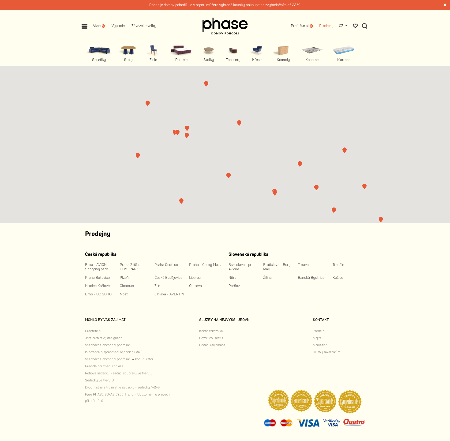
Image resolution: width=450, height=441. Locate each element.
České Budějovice (168, 277)
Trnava (303, 265)
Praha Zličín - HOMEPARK (130, 267)
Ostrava (195, 286)
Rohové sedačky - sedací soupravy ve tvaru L (118, 373)
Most (124, 294)
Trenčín (338, 265)
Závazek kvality (143, 26)
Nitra (232, 277)
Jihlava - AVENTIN (169, 294)
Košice (338, 277)
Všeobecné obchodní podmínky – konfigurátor (119, 359)
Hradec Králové (97, 286)
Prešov (234, 286)
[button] (174, 132)
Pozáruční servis (211, 338)
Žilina (267, 277)
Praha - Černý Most (205, 265)
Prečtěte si (93, 331)
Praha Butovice (97, 277)
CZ (341, 26)
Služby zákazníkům (326, 352)
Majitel (317, 338)
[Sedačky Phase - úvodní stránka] (225, 26)
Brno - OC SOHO (98, 294)
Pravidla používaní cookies (104, 366)
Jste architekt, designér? (103, 338)
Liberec (195, 277)
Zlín (157, 286)
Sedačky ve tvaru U (99, 380)
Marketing (320, 345)
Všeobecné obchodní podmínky (108, 345)
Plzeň (124, 277)
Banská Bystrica (311, 277)
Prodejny (326, 26)
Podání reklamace (212, 345)
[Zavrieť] (445, 5)
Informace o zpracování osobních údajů (113, 352)
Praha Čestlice (166, 265)
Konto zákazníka (211, 331)
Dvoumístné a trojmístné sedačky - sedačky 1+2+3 (122, 387)
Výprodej (118, 26)
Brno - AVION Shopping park (96, 267)
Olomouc (127, 286)
